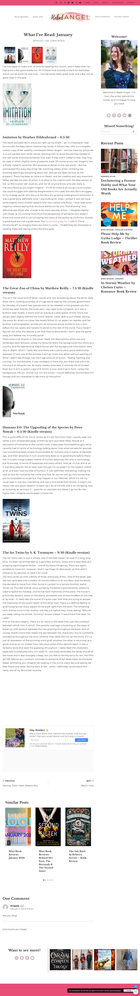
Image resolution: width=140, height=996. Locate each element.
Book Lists (38, 17)
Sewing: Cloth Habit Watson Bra (20, 783)
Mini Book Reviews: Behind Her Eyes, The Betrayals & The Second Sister (46, 861)
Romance (119, 279)
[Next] (87, 843)
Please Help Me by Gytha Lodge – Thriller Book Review (119, 238)
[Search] (133, 131)
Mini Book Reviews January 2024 (17, 854)
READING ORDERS (121, 17)
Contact (132, 3)
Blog (96, 3)
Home (87, 3)
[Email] (80, 2)
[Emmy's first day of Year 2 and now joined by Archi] (126, 959)
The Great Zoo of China (22, 288)
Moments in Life (108, 176)
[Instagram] (61, 2)
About (105, 3)
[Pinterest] (68, 2)
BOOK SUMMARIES (102, 17)
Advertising (118, 3)
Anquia (14, 905)
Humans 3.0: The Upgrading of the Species (36, 427)
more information (115, 990)
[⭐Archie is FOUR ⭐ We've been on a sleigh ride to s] (82, 959)
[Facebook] (64, 2)
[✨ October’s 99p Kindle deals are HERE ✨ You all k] (104, 959)
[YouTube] (72, 2)
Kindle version (39, 431)
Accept (129, 991)
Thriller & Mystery (124, 230)
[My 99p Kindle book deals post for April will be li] (60, 959)
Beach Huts (87, 783)
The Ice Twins (13, 552)
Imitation (10, 137)
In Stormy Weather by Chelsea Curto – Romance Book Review (119, 287)
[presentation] (18, 827)
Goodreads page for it (57, 221)
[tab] (43, 880)
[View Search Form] (56, 2)
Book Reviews (58, 41)
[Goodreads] (76, 2)
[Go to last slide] (8, 843)
